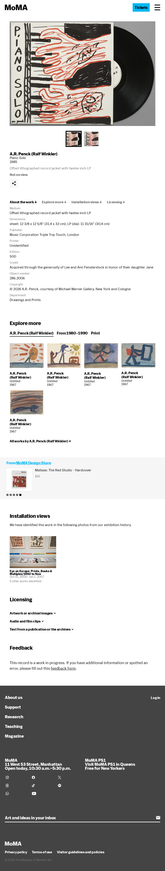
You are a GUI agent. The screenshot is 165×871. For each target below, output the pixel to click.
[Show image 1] (74, 139)
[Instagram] (16, 777)
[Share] (14, 183)
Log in (155, 697)
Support (13, 707)
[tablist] (82, 139)
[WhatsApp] (16, 793)
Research (14, 716)
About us (13, 697)
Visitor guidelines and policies (80, 852)
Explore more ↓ (54, 202)
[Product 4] (17, 495)
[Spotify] (68, 785)
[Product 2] (11, 495)
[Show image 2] (91, 139)
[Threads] (16, 785)
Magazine (14, 736)
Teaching (14, 726)
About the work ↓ (23, 202)
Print (95, 333)
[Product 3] (14, 495)
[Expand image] (82, 73)
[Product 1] (7, 495)
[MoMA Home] (16, 7)
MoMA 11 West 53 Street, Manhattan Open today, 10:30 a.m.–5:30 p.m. (38, 764)
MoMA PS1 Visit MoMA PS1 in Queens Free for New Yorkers (110, 764)
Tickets (141, 7)
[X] (68, 777)
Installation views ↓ (86, 202)
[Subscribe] (158, 817)
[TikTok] (42, 785)
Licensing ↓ (116, 202)
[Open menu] (157, 7)
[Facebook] (42, 777)
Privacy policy (16, 852)
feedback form (63, 668)
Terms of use (42, 852)
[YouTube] (42, 793)
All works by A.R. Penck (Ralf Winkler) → (40, 441)
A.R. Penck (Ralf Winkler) (34, 153)
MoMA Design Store (33, 463)
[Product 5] (20, 495)
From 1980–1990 (72, 333)
